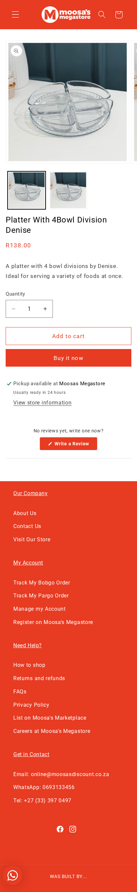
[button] (15, 14)
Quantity (15, 294)
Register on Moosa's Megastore (53, 622)
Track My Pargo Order (41, 595)
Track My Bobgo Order (41, 583)
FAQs (20, 691)
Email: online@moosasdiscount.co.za (61, 774)
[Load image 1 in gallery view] (27, 190)
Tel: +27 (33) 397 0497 (42, 800)
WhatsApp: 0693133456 (44, 787)
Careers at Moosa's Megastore (51, 731)
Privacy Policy (31, 705)
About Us (25, 513)
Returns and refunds (39, 678)
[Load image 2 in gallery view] (68, 190)
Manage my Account (39, 609)
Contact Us (27, 526)
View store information (42, 403)
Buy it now (68, 358)
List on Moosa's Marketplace (49, 718)
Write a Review (75, 445)
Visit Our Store (31, 539)
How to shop (29, 665)
